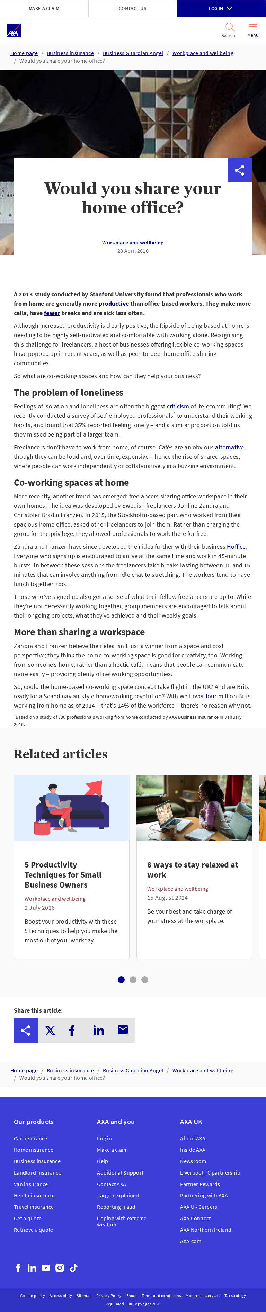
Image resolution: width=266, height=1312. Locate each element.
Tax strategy (235, 1295)
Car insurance (30, 1138)
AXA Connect (195, 1218)
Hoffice (236, 546)
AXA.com (190, 1241)
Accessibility (61, 1295)
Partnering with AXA (204, 1195)
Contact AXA (111, 1183)
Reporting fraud (116, 1206)
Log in (216, 8)
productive (114, 303)
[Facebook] (18, 1268)
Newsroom (193, 1161)
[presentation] (26, 1030)
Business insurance (70, 53)
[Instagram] (59, 1268)
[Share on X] (240, 194)
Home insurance (33, 1149)
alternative (229, 447)
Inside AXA (192, 1149)
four (211, 696)
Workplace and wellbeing (202, 53)
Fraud (131, 1295)
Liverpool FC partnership (210, 1172)
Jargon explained (118, 1195)
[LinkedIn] (32, 1268)
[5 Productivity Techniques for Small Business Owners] (71, 899)
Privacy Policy (109, 1295)
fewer (52, 313)
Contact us (133, 8)
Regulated (114, 1303)
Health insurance (34, 1195)
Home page (24, 53)
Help (102, 1161)
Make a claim (44, 8)
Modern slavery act (203, 1295)
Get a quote (28, 1218)
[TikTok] (73, 1268)
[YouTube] (46, 1268)
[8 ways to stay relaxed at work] (194, 899)
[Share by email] (240, 267)
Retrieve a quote (33, 1229)
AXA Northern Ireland (205, 1229)
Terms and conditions (161, 1295)
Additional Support (120, 1172)
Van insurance (31, 1183)
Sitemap (84, 1295)
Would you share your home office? (62, 60)
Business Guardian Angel (133, 53)
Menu (253, 35)
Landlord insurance (37, 1172)
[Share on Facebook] (240, 219)
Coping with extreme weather (122, 1221)
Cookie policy (32, 1295)
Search (224, 35)
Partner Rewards (200, 1183)
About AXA (192, 1138)
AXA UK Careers (198, 1206)
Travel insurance (34, 1206)
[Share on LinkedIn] (240, 243)
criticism (178, 406)
